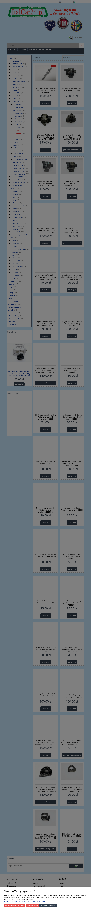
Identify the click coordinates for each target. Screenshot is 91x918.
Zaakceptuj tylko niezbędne (14, 905)
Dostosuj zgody (32, 905)
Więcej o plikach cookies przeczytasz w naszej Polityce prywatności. (24, 901)
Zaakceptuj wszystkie (48, 905)
